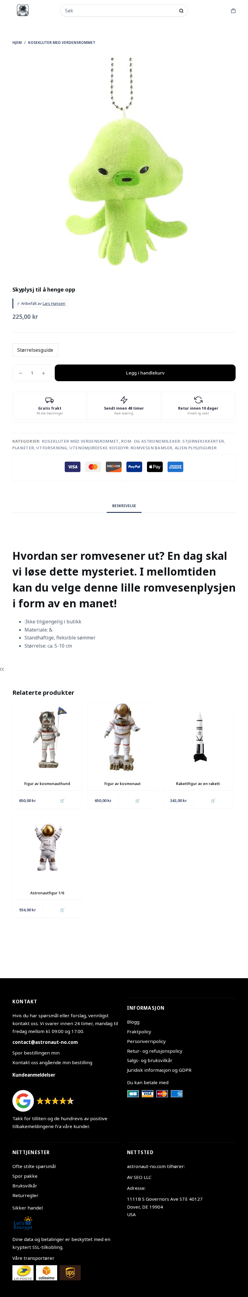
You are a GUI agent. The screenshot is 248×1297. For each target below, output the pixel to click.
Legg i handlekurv (145, 373)
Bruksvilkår (24, 1186)
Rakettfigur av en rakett (198, 783)
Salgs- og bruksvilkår (149, 1060)
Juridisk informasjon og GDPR (159, 1070)
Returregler (25, 1195)
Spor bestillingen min (36, 1053)
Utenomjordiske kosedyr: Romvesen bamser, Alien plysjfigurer (143, 447)
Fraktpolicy (139, 1031)
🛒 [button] (62, 800)
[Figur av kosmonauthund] (47, 736)
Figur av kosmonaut (122, 783)
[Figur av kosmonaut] (122, 736)
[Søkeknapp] (181, 11)
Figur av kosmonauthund (47, 783)
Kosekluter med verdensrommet (80, 441)
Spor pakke (25, 1176)
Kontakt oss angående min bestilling (52, 1062)
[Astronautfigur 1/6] (47, 846)
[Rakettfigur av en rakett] (198, 736)
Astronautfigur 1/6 (47, 893)
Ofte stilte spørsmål (34, 1166)
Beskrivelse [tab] (124, 505)
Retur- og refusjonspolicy (154, 1051)
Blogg (133, 1022)
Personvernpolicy (146, 1041)
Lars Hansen (54, 303)
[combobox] (120, 10)
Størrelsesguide (35, 350)
